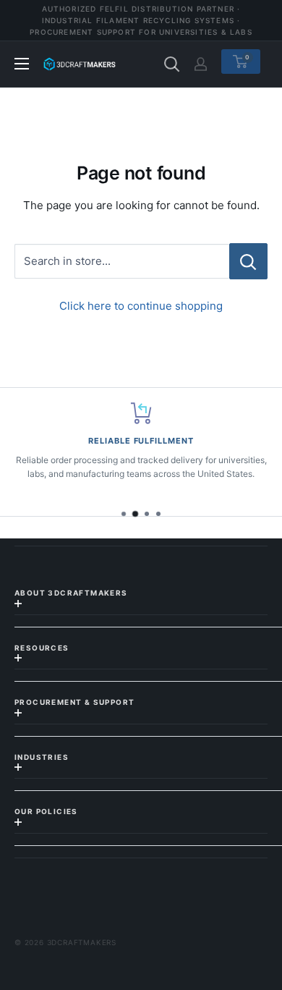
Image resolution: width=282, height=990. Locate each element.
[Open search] (172, 64)
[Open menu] (21, 63)
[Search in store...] (248, 261)
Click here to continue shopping (141, 306)
